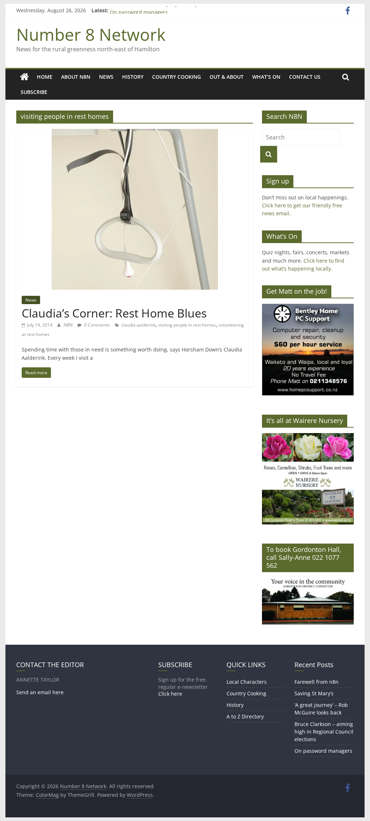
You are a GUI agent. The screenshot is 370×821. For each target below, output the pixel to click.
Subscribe (34, 91)
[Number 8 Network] (24, 77)
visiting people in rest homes (187, 325)
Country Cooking (176, 76)
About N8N (75, 76)
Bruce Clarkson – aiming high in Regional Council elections (181, 9)
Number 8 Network (90, 34)
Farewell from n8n (316, 681)
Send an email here (40, 692)
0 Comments (96, 325)
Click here (170, 693)
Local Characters (247, 681)
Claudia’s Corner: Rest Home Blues (114, 313)
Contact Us (304, 76)
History (132, 76)
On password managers (323, 750)
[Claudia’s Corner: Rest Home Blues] (135, 133)
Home (44, 76)
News (106, 76)
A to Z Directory (245, 716)
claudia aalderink (138, 325)
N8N (69, 325)
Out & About (227, 76)
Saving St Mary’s (314, 693)
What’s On (266, 76)
